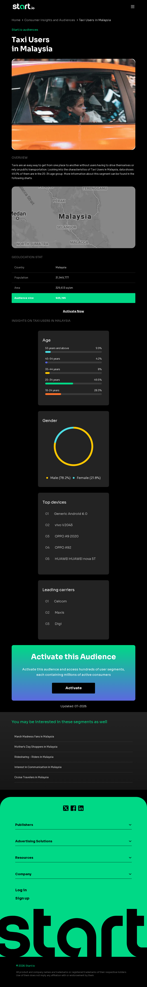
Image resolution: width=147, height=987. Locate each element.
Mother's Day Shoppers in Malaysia (35, 746)
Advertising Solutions (33, 841)
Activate (73, 688)
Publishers (24, 825)
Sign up (22, 898)
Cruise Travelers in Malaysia (31, 777)
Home (16, 20)
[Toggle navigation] (131, 6)
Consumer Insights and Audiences (49, 20)
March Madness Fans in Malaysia (34, 736)
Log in (21, 890)
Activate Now (73, 311)
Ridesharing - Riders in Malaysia (33, 757)
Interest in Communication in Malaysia (37, 767)
